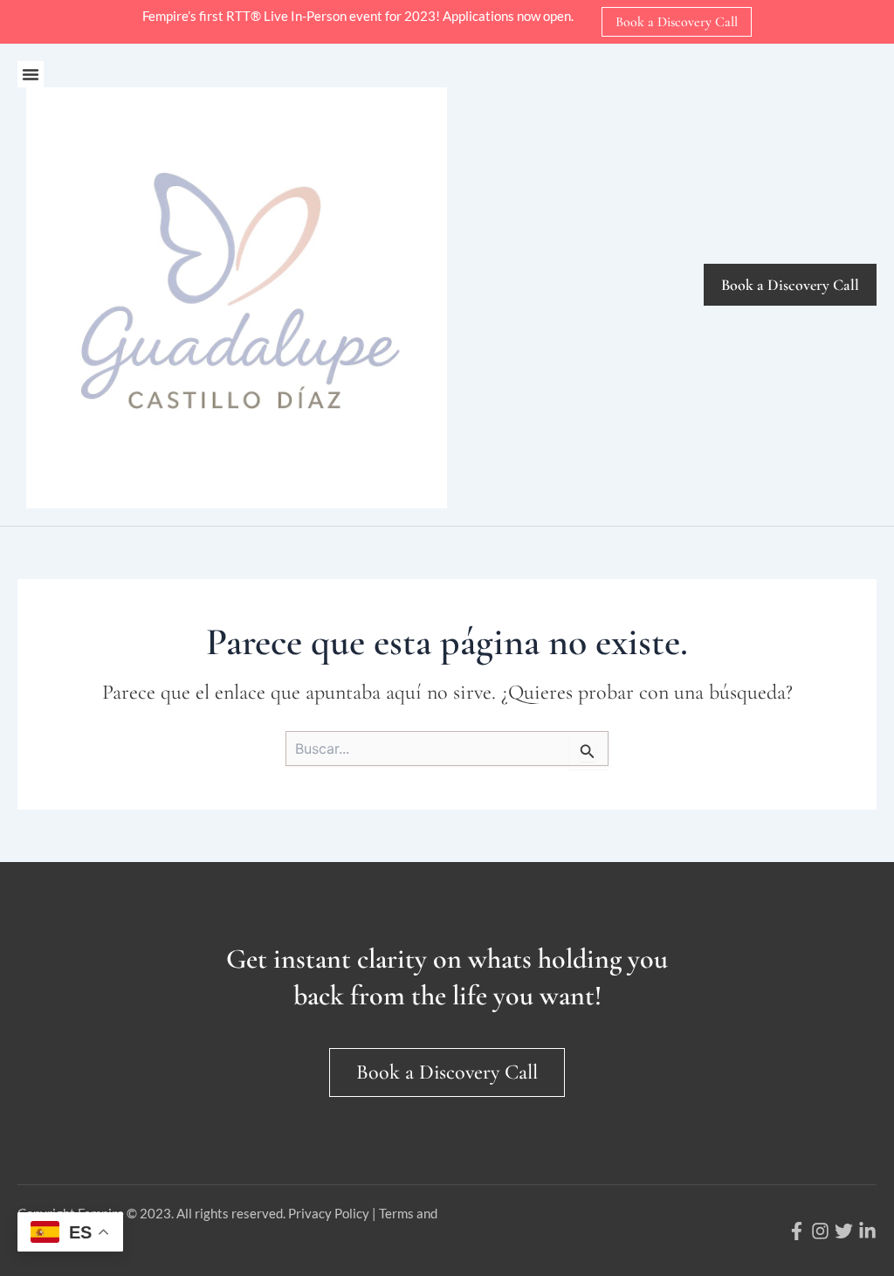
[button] (30, 74)
